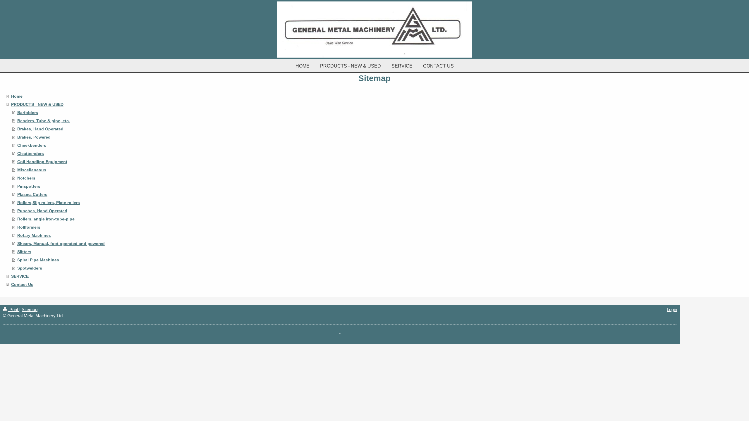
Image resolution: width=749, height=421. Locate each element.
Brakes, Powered (34, 137)
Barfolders (27, 112)
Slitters (24, 251)
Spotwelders (29, 268)
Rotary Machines (34, 235)
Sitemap (29, 309)
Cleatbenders (30, 153)
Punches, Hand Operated (42, 210)
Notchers (26, 178)
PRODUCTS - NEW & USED (37, 104)
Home (17, 96)
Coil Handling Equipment (42, 161)
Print (13, 309)
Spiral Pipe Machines (38, 260)
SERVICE (20, 276)
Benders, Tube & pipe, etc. (43, 120)
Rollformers (28, 227)
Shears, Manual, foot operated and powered (61, 243)
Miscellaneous (31, 170)
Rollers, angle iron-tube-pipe (46, 219)
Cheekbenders (31, 145)
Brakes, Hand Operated (40, 129)
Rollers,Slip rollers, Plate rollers (48, 202)
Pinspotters (28, 186)
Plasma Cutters (32, 194)
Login (672, 309)
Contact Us (22, 284)
